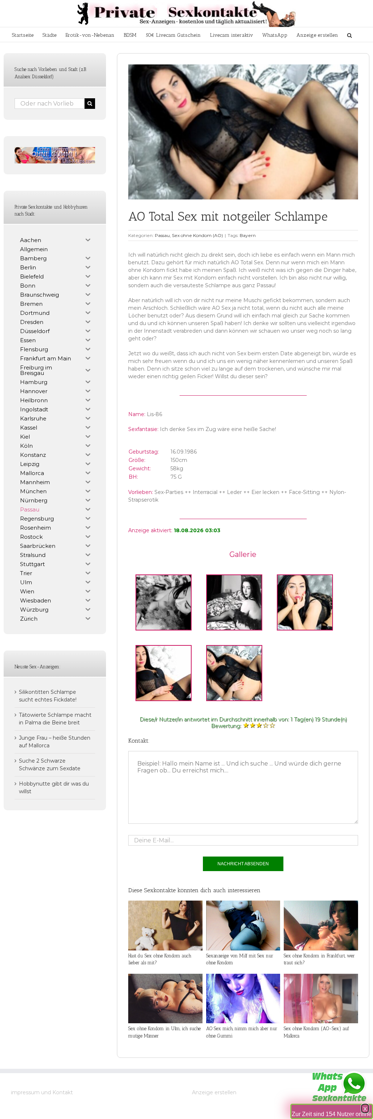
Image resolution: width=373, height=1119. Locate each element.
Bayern (248, 235)
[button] (349, 34)
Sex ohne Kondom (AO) (197, 235)
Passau (162, 235)
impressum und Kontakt (42, 1092)
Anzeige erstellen (214, 1092)
